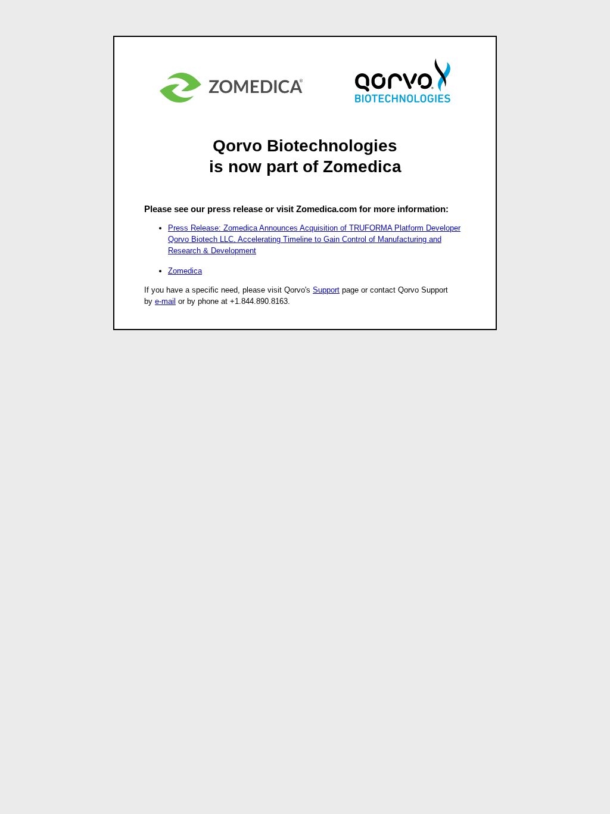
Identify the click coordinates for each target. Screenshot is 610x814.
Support (326, 289)
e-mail (165, 301)
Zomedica (185, 270)
